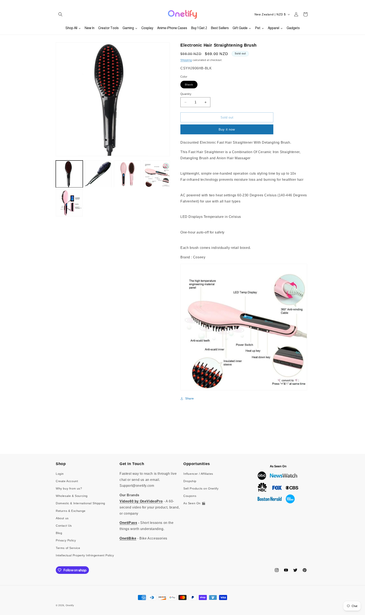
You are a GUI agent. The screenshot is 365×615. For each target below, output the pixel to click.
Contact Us (64, 525)
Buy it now (227, 129)
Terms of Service (68, 548)
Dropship (189, 481)
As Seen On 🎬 (194, 503)
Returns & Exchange (71, 510)
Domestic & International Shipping (80, 503)
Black (191, 85)
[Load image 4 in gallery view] (156, 173)
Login (60, 473)
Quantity (185, 94)
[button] (60, 14)
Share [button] (189, 398)
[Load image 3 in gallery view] (127, 173)
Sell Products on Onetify (200, 488)
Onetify (70, 605)
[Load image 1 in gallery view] (69, 173)
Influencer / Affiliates (198, 473)
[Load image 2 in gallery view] (98, 173)
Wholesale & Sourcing (72, 496)
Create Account (67, 481)
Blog (59, 533)
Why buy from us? (69, 488)
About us (62, 518)
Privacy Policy (66, 540)
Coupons (189, 496)
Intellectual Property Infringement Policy (85, 555)
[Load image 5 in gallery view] (69, 203)
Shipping (186, 60)
